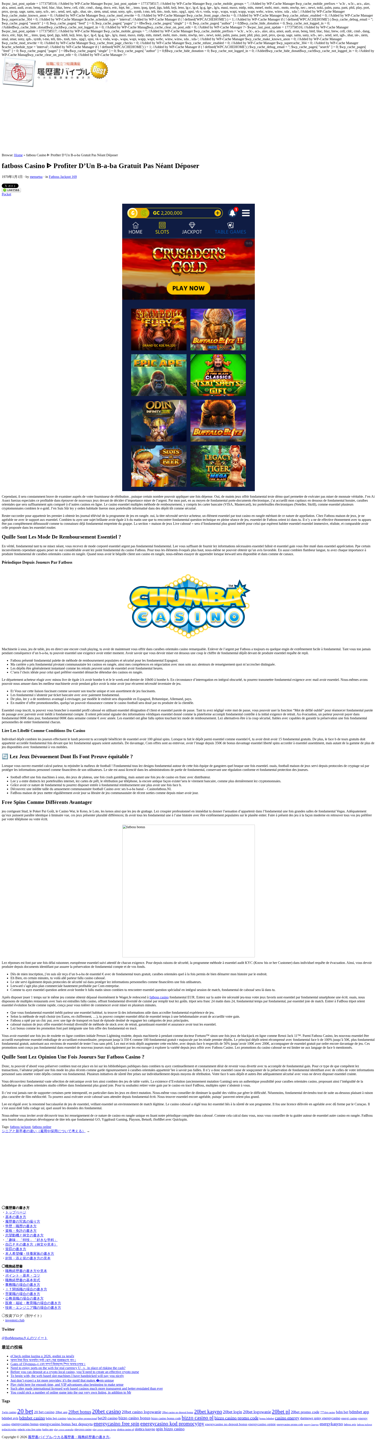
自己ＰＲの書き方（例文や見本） (31, 1244)
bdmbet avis (10, 1418)
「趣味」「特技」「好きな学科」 (31, 1240)
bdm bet (342, 1412)
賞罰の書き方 (15, 1249)
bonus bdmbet (266, 1418)
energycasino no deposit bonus (226, 1424)
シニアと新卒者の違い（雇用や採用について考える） (44, 1131)
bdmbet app (359, 1412)
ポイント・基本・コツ (22, 1275)
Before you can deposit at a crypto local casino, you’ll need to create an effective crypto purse (74, 1372)
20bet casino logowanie (141, 1412)
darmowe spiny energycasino (320, 1418)
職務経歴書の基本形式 (22, 1280)
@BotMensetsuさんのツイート (25, 1338)
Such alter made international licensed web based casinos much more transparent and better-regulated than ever (86, 1388)
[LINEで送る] (11, 191)
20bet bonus (79, 1411)
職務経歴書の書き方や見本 (26, 1271)
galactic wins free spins (29, 1429)
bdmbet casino (32, 1417)
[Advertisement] (188, 120)
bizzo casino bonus (134, 1418)
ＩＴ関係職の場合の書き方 (26, 1289)
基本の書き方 (15, 1217)
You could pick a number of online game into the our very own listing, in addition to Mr (70, 1392)
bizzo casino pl (198, 1417)
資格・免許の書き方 (21, 1231)
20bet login (232, 1412)
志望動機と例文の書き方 (24, 1235)
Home (18, 155)
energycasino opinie (262, 1424)
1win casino (9, 1412)
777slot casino (327, 1412)
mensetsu (36, 177)
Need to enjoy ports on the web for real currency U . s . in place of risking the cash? (67, 1368)
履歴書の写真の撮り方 (22, 1221)
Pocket (6, 194)
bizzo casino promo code (236, 1417)
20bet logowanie (257, 1412)
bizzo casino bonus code (166, 1418)
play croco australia (64, 1429)
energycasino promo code (290, 1424)
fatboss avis (350, 1424)
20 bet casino (44, 1412)
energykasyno (331, 1424)
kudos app (47, 1429)
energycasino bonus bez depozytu (66, 1424)
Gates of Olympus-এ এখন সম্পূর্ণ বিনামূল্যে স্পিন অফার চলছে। (48, 1364)
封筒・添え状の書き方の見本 (28, 1258)
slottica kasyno (145, 1429)
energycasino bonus (25, 1424)
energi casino (349, 1418)
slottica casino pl (125, 1429)
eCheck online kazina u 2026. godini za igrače (42, 1356)
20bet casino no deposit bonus (177, 1412)
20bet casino (106, 1411)
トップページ (15, 1212)
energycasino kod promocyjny (172, 1423)
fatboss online (41, 1127)
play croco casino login (104, 1429)
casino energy (287, 1417)
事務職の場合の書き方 (22, 1285)
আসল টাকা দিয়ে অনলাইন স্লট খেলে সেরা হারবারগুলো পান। (43, 1360)
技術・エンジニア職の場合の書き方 (33, 1307)
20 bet (25, 1411)
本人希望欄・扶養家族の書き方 (29, 1253)
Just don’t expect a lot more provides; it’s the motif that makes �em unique (62, 1380)
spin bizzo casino (170, 1429)
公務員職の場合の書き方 (24, 1298)
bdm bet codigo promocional (82, 1418)
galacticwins (9, 1429)
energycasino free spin (116, 1423)
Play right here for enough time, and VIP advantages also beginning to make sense (66, 1384)
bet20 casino (108, 1418)
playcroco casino (83, 1429)
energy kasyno (311, 1424)
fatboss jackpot (20, 1127)
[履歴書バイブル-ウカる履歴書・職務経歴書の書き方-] (55, 86)
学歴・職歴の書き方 (21, 1226)
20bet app (61, 1412)
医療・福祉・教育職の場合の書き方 (33, 1303)
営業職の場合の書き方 (22, 1294)
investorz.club (14, 1320)
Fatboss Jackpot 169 (63, 177)
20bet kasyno (208, 1411)
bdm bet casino (56, 1418)
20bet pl (281, 1411)
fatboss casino (159, 997)
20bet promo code (305, 1412)
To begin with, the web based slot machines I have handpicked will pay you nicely (67, 1376)
